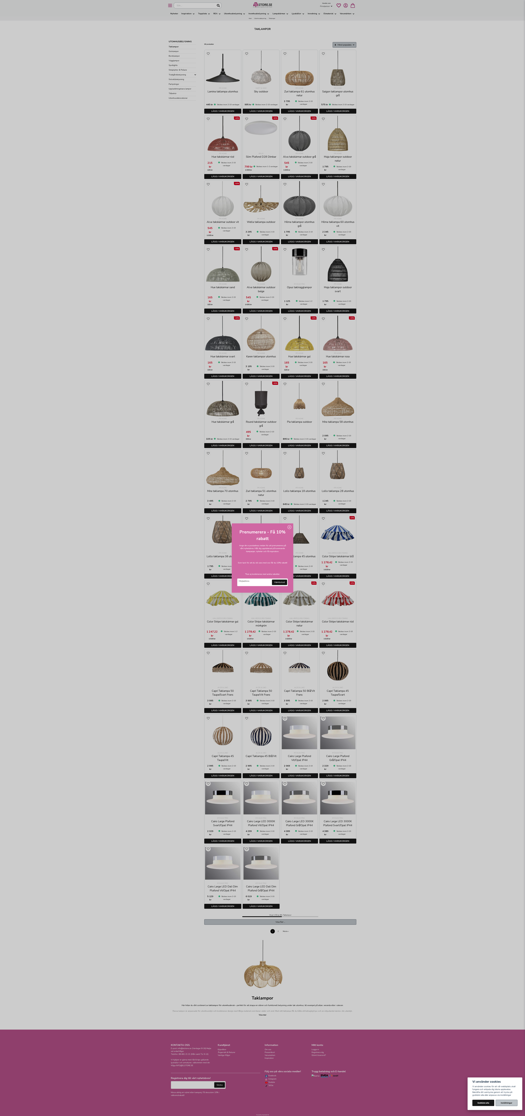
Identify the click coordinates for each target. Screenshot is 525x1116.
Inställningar (506, 1103)
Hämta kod (279, 582)
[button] (289, 527)
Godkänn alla (483, 1103)
